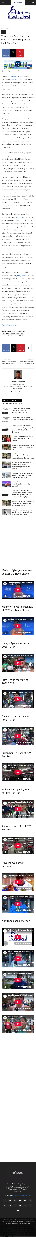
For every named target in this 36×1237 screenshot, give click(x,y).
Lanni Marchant (15, 76)
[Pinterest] (30, 1200)
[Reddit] (5, 1205)
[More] (27, 53)
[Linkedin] (20, 392)
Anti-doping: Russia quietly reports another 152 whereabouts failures (21, 410)
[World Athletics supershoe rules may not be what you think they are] (6, 447)
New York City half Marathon (10, 335)
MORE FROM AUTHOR (13, 403)
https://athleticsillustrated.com (18, 384)
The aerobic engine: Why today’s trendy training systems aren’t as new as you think (23, 503)
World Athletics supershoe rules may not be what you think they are (23, 447)
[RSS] (10, 1205)
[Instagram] (16, 392)
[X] (23, 392)
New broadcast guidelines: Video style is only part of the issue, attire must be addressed (23, 456)
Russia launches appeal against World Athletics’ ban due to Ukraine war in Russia (23, 475)
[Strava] (25, 1205)
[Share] (15, 1205)
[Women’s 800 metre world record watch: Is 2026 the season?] (6, 484)
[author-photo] (18, 379)
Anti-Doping (5, 412)
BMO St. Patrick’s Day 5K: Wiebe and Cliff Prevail (9, 362)
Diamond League (6, 486)
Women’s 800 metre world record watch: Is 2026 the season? (21, 484)
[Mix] (25, 1200)
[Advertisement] (18, 544)
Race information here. (10, 325)
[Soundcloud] (20, 1205)
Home (2, 28)
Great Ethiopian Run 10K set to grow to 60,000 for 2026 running (22, 439)
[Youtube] (18, 1210)
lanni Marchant (21, 331)
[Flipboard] (10, 1200)
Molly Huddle (22, 275)
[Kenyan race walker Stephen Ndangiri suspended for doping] (6, 419)
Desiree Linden (11, 331)
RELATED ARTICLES (11, 400)
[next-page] (6, 519)
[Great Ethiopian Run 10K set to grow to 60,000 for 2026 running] (6, 438)
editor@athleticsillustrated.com (21, 1195)
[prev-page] (3, 519)
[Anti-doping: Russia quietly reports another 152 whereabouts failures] (6, 410)
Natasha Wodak (17, 79)
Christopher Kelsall (8, 46)
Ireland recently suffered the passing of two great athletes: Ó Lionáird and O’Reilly (22, 512)
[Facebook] (12, 392)
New (22, 333)
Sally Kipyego (20, 217)
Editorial (8, 28)
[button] (3, 2)
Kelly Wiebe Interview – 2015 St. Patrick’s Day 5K (26, 362)
